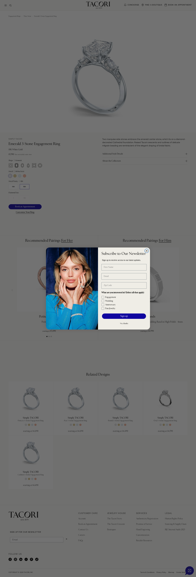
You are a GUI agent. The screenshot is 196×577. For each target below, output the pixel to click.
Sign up (124, 316)
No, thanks (124, 323)
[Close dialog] (147, 251)
